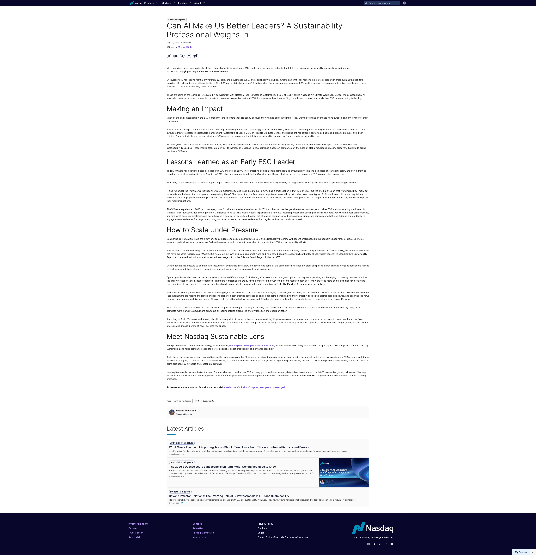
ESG (197, 401)
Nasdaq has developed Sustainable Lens (251, 345)
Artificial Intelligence (176, 20)
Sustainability (208, 401)
